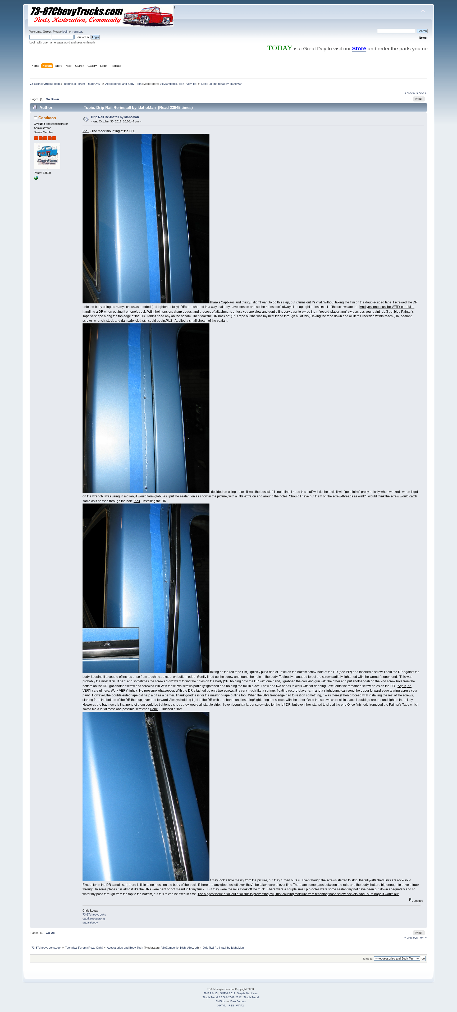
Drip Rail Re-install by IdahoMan (115, 117)
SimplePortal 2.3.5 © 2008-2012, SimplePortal (230, 997)
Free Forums (238, 1001)
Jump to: (368, 958)
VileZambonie (168, 83)
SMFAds (221, 1001)
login (65, 31)
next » (423, 93)
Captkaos (47, 118)
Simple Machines (247, 993)
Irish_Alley (185, 83)
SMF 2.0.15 (210, 993)
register (77, 31)
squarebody (90, 922)
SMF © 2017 (227, 993)
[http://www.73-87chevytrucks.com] (36, 178)
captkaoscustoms (94, 918)
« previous (411, 93)
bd (194, 83)
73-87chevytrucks (94, 914)
